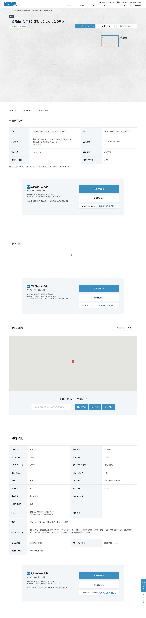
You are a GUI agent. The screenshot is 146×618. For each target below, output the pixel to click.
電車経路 (108, 407)
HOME (15, 10)
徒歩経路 (95, 407)
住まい (69, 5)
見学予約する (85, 26)
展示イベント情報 (108, 2)
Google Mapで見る (126, 328)
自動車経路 (81, 407)
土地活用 (81, 5)
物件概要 (44, 110)
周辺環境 (28, 110)
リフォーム (93, 5)
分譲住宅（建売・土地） (24, 10)
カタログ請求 (123, 2)
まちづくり (105, 5)
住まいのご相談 (136, 2)
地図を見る (37, 144)
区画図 (13, 110)
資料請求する (106, 26)
